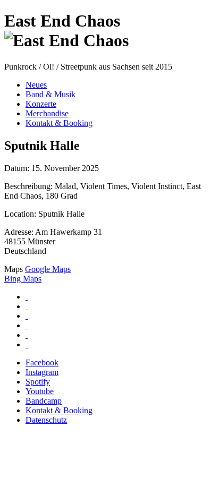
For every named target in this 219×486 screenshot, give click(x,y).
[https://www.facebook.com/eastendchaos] (27, 296)
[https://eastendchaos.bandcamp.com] (27, 344)
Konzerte (41, 103)
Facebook (42, 362)
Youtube (40, 391)
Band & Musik (50, 94)
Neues (36, 84)
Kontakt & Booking (59, 122)
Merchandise (47, 113)
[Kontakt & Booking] (27, 334)
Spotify (38, 381)
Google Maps (48, 269)
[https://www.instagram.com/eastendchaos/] (27, 306)
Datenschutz (46, 419)
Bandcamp (44, 400)
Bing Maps (22, 278)
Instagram (42, 372)
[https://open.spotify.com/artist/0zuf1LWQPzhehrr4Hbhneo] (27, 315)
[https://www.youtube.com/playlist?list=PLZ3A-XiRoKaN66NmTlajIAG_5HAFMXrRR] (27, 325)
